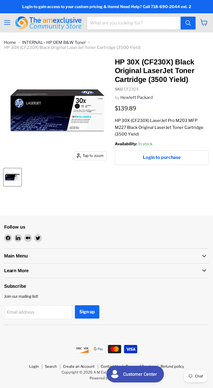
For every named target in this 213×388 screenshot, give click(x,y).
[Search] (188, 23)
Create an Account (79, 366)
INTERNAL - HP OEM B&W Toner (54, 42)
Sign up (87, 311)
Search (51, 366)
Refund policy (172, 366)
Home (10, 42)
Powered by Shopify (107, 378)
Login (34, 366)
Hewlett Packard (136, 97)
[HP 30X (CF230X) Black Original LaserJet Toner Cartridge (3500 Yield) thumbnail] (12, 177)
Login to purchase (162, 157)
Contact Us (110, 366)
